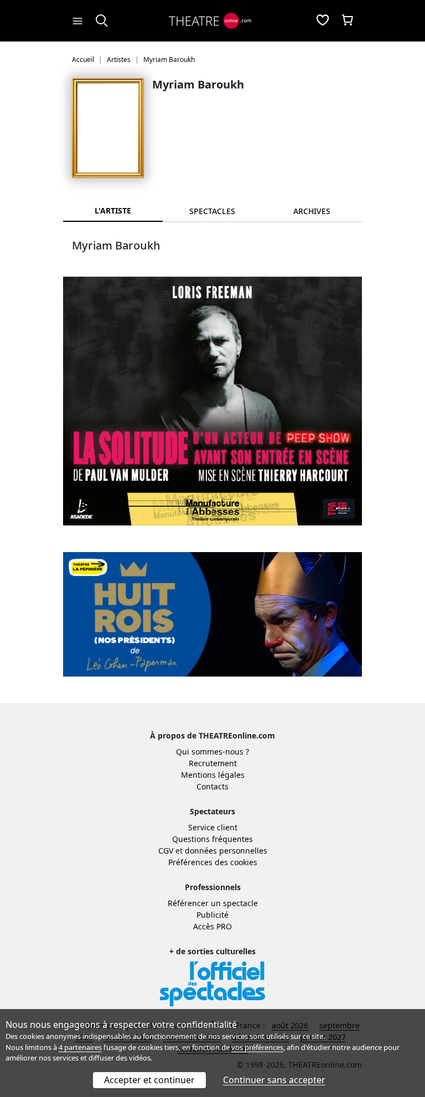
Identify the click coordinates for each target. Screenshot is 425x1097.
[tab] (212, 211)
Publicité (212, 914)
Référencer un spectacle (213, 903)
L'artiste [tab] (113, 210)
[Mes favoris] (323, 21)
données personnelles (226, 850)
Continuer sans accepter (274, 1080)
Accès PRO (212, 926)
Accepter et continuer (149, 1080)
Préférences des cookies (212, 862)
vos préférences (257, 1047)
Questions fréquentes (212, 839)
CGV (165, 850)
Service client (212, 827)
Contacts (212, 786)
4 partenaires (80, 1047)
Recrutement (213, 763)
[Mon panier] (347, 21)
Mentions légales (213, 775)
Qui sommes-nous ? (212, 751)
